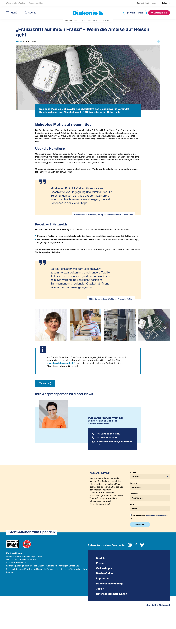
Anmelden (139, 524)
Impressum (102, 578)
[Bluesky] (142, 546)
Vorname (133, 483)
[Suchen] (25, 13)
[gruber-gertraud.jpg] (51, 325)
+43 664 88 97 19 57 (107, 437)
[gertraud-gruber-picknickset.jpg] (85, 325)
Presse (100, 563)
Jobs (154, 3)
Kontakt (101, 558)
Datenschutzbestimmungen (157, 515)
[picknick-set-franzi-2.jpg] (120, 325)
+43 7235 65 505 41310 (108, 433)
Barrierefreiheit (143, 3)
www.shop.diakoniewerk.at (60, 363)
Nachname (134, 494)
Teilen (42, 383)
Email (132, 504)
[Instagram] (130, 546)
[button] (150, 476)
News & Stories (71, 20)
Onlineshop (103, 568)
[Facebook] (136, 546)
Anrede (133, 472)
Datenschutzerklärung (109, 583)
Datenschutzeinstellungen (111, 593)
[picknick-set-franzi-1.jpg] (154, 325)
